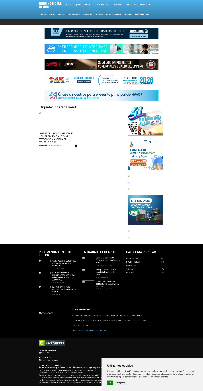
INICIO (68, 5)
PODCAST (128, 14)
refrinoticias (43, 145)
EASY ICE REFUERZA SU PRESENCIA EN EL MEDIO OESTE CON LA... (64, 289)
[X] (154, 22)
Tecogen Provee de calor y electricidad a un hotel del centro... (106, 272)
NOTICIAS (118, 5)
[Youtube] (162, 22)
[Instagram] (151, 22)
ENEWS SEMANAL (47, 14)
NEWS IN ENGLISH (113, 14)
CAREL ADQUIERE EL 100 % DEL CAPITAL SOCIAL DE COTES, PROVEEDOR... (64, 263)
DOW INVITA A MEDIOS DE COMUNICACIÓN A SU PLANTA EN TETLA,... (107, 284)
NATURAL (99, 14)
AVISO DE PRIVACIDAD (80, 325)
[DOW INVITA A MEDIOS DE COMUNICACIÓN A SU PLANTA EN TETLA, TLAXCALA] (88, 283)
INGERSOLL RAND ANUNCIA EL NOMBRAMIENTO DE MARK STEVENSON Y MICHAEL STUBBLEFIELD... (56, 138)
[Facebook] (147, 22)
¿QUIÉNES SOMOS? (82, 5)
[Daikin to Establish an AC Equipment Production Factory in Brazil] (88, 261)
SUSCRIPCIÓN (145, 5)
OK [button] (110, 383)
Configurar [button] (120, 383)
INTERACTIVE (74, 14)
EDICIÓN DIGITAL (102, 5)
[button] (161, 5)
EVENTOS (62, 14)
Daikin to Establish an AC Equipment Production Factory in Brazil (108, 260)
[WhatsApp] (158, 22)
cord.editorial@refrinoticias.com (94, 330)
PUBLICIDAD (132, 5)
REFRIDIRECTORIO (142, 14)
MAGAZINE (87, 14)
